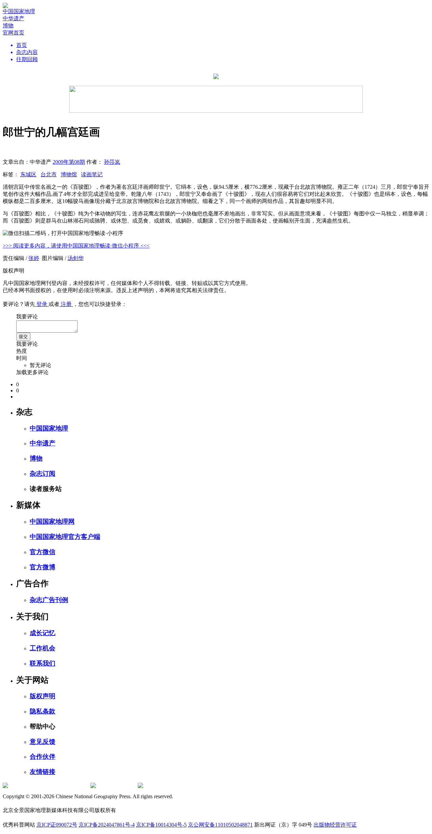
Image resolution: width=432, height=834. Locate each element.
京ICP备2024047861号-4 (107, 825)
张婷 (33, 258)
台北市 (48, 174)
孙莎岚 (112, 162)
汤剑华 (76, 258)
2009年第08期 (69, 162)
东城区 (28, 174)
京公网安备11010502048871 (220, 825)
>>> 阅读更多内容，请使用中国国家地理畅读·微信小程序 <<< (76, 246)
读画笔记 (92, 174)
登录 (42, 304)
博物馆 (69, 174)
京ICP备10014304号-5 (161, 825)
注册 (66, 304)
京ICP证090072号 (56, 825)
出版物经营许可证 (335, 825)
